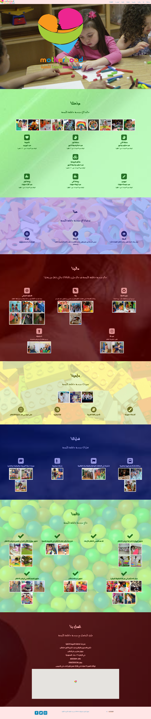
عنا (143, 2)
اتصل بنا (117, 2)
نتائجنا (123, 2)
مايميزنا (133, 2)
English (111, 2)
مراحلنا (148, 2)
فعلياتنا (128, 2)
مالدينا (139, 2)
